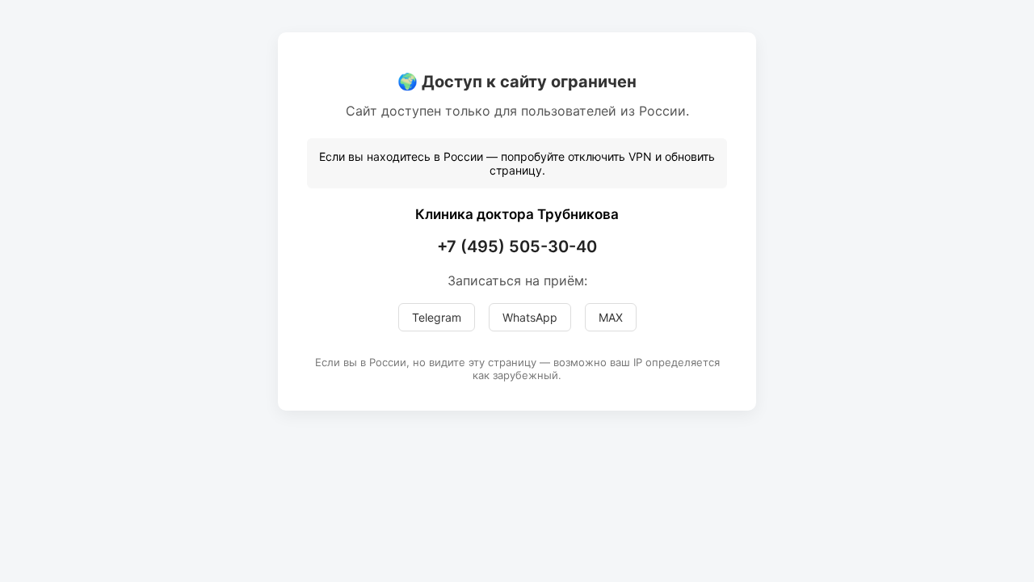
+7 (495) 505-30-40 (517, 246)
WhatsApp (529, 317)
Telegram (436, 317)
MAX (611, 317)
